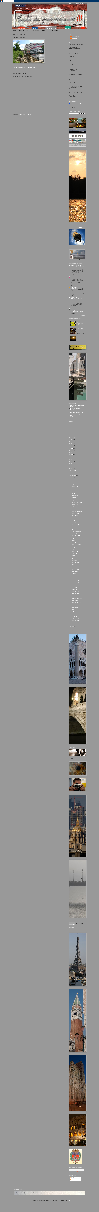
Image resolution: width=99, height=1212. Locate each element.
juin (72, 628)
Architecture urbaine (76, 546)
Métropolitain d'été (75, 624)
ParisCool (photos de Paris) (77, 309)
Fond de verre (74, 549)
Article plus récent (17, 112)
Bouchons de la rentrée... (77, 524)
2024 (72, 443)
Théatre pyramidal (75, 578)
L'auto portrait (74, 542)
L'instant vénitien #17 (76, 615)
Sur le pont (74, 491)
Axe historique (75, 538)
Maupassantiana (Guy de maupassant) (75, 415)
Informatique (74, 529)
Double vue (74, 540)
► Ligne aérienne (80, 328)
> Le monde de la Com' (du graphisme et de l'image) (80, 323)
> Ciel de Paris (80, 336)
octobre (73, 473)
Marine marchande (76, 584)
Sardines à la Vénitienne (77, 502)
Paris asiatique (75, 607)
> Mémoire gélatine (45, 30)
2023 (72, 445)
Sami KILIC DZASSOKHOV (77, 297)
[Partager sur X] (31, 67)
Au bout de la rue (75, 569)
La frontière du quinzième (77, 598)
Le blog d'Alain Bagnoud (75, 408)
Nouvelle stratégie (75, 613)
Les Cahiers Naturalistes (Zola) (76, 412)
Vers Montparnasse (76, 482)
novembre (74, 472)
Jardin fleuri (74, 557)
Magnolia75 (74, 38)
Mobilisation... (74, 589)
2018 (72, 454)
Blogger (68, 1200)
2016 (72, 457)
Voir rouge (74, 497)
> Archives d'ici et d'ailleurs (23, 30)
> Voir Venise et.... (55, 30)
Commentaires (74, 1180)
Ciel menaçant (75, 551)
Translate (80, 1172)
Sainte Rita (74, 528)
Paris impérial (74, 490)
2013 (72, 463)
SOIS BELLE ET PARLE (76, 265)
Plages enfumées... (76, 618)
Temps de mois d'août (76, 531)
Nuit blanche (74, 500)
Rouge (73, 567)
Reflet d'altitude (75, 600)
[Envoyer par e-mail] (28, 67)
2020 (72, 450)
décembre (74, 470)
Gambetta (74, 537)
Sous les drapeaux (75, 591)
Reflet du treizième (75, 582)
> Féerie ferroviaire (35, 30)
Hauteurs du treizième (76, 519)
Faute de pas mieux (76, 36)
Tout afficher (83, 315)
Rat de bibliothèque (76, 596)
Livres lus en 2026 (74, 288)
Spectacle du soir (75, 560)
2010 (72, 468)
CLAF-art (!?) (74, 508)
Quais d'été (74, 522)
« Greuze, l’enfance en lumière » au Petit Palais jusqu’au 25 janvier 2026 (77, 311)
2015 (72, 459)
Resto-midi (74, 484)
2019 (72, 452)
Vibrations (74, 558)
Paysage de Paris (75, 495)
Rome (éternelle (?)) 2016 (75, 227)
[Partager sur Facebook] (33, 67)
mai (72, 629)
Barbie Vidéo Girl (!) (76, 515)
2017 (72, 456)
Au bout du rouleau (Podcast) (76, 278)
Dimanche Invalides (76, 622)
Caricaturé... (74, 595)
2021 (72, 448)
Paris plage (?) (75, 576)
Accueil (14, 30)
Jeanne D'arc (74, 573)
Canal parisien (75, 571)
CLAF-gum (74, 611)
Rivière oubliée (75, 499)
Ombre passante (75, 488)
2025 (72, 441)
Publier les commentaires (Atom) (25, 114)
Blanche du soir (75, 504)
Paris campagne (75, 566)
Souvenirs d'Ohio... (75, 593)
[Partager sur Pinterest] (34, 67)
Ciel (72, 605)
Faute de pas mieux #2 (76, 103)
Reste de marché (75, 575)
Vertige (73, 609)
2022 (72, 447)
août (73, 477)
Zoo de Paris (74, 585)
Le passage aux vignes (76, 509)
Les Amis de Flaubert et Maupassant (75, 410)
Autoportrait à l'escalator (77, 511)
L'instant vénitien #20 (76, 513)
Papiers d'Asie (75, 564)
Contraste (74, 481)
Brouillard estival (75, 562)
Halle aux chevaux (75, 580)
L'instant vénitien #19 (76, 526)
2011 (72, 466)
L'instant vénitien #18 (76, 535)
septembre (74, 475)
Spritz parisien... (75, 533)
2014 (72, 461)
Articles (72, 1177)
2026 (72, 439)
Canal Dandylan (74, 287)
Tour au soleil (74, 479)
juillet (73, 626)
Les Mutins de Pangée (76, 277)
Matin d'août (74, 616)
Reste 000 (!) (74, 587)
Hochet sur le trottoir (76, 517)
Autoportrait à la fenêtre (76, 602)
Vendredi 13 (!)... (75, 553)
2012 (72, 465)
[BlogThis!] (30, 67)
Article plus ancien (62, 112)
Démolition (74, 506)
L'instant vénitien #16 (76, 620)
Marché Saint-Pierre (76, 547)
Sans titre (73, 493)
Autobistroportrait (75, 486)
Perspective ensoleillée (76, 544)
